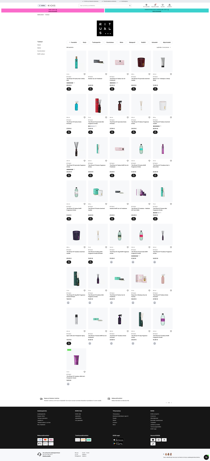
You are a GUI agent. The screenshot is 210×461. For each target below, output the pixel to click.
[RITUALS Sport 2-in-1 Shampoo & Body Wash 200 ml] (163, 71)
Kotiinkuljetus (124, 1)
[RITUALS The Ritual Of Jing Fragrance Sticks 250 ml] (141, 326)
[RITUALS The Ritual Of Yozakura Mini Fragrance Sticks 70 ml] (98, 285)
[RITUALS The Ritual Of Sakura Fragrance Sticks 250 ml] (141, 114)
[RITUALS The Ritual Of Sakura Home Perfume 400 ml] (163, 285)
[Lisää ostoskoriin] (69, 89)
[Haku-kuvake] (130, 5)
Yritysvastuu (116, 414)
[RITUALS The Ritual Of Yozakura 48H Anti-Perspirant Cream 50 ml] (76, 367)
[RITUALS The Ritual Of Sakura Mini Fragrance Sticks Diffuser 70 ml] (98, 244)
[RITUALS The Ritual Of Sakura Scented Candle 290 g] (163, 114)
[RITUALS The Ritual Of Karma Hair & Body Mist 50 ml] (76, 71)
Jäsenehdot (78, 418)
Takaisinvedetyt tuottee (43, 422)
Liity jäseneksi (79, 420)
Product (115, 422)
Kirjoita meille (47, 456)
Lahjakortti (40, 420)
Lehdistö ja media (155, 424)
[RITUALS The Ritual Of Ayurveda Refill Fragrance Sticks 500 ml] (141, 244)
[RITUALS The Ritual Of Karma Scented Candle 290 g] (98, 200)
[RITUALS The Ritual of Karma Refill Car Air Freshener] (98, 326)
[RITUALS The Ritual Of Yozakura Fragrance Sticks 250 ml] (163, 244)
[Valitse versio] (90, 262)
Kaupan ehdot (41, 416)
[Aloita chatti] (206, 457)
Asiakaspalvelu (41, 414)
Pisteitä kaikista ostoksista (110, 1)
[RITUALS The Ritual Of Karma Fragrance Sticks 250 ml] (98, 157)
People (114, 418)
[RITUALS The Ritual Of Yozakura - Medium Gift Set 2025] (141, 200)
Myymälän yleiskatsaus (157, 420)
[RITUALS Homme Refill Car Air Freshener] (119, 200)
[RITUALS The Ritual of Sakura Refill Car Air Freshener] (119, 157)
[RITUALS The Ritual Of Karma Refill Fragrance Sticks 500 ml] (141, 157)
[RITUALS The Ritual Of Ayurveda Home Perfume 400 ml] (119, 114)
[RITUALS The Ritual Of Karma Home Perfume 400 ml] (76, 114)
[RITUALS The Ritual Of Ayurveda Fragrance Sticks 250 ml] (76, 157)
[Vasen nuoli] (166, 402)
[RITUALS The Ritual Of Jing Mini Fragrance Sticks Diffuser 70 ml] (76, 285)
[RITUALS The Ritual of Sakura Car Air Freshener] (119, 71)
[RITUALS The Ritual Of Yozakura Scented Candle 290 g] (76, 244)
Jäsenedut (78, 416)
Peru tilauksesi (41, 424)
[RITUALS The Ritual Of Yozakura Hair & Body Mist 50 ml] (163, 157)
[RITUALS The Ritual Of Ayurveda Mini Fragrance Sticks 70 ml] (98, 114)
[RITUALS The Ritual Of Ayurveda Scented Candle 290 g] (141, 71)
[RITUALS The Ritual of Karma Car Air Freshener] (119, 285)
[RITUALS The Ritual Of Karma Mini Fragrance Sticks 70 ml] (163, 200)
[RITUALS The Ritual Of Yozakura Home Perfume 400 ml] (119, 326)
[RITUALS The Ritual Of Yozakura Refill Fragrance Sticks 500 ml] (163, 326)
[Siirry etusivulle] (51, 5)
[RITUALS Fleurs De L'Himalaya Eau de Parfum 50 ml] (141, 285)
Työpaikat (153, 422)
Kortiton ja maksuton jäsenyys (91, 1)
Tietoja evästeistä (42, 418)
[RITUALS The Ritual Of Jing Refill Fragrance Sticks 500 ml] (119, 244)
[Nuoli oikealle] (171, 402)
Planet (114, 420)
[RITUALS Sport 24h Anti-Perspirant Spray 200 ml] (76, 326)
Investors (153, 416)
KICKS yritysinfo (155, 414)
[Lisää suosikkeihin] (84, 74)
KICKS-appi (153, 429)
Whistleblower (154, 418)
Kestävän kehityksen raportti (120, 416)
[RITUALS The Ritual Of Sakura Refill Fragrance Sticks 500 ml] (76, 200)
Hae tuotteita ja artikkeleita (87, 5)
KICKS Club (78, 414)
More (114, 424)
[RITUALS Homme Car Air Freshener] (98, 71)
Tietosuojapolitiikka (156, 427)
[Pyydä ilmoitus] (111, 262)
